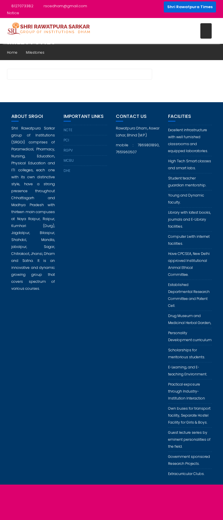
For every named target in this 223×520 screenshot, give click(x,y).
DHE (67, 170)
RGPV (68, 150)
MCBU (69, 160)
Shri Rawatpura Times (190, 7)
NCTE (68, 129)
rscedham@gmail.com (65, 6)
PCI (66, 140)
